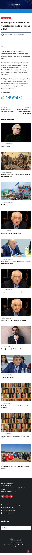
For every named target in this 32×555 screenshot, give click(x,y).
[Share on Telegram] (16, 97)
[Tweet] (13, 97)
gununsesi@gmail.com (9, 510)
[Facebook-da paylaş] (6, 97)
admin (10, 34)
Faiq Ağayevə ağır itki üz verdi (11, 349)
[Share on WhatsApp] (2, 97)
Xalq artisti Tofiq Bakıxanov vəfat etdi (13, 320)
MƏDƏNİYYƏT (6, 18)
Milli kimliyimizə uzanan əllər (10, 205)
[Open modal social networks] (20, 97)
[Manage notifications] (28, 551)
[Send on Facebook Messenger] (9, 97)
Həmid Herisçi (5, 146)
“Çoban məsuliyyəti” (8, 377)
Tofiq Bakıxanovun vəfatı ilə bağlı (12, 292)
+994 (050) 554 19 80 (8, 507)
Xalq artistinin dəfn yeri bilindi (11, 233)
